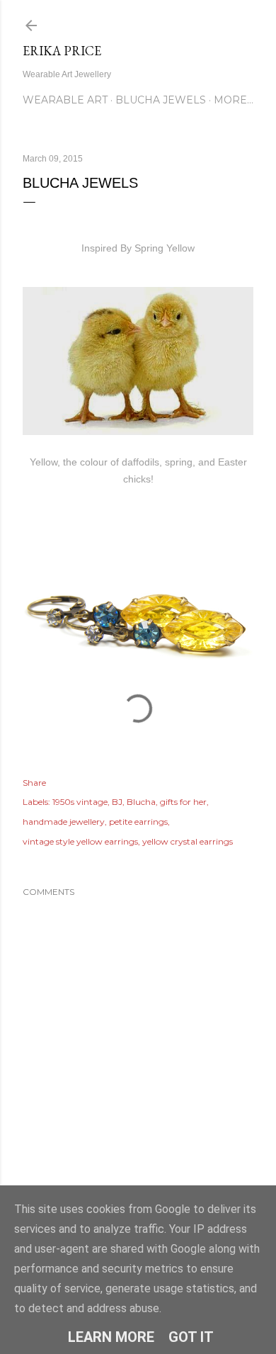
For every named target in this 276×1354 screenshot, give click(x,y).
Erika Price (62, 51)
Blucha (141, 801)
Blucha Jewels (160, 100)
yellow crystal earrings (187, 841)
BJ (117, 801)
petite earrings (138, 821)
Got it (191, 1336)
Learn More (111, 1336)
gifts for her (183, 801)
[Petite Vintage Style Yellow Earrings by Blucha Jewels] (138, 728)
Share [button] (34, 782)
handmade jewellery (64, 821)
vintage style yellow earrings (80, 841)
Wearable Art (65, 100)
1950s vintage (80, 801)
